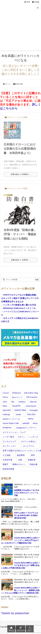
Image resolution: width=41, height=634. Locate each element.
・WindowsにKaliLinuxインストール (18, 308)
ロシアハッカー (9, 446)
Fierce (5, 397)
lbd (12, 402)
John (5, 402)
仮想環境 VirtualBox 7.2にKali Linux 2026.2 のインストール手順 (26, 492)
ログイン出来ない (29, 441)
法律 (20, 460)
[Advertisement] (20, 28)
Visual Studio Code (11, 423)
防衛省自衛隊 (8, 469)
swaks (18, 414)
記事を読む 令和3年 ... (20, 260)
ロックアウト (29, 446)
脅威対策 (32, 460)
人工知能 (6, 455)
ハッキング (33, 437)
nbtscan (33, 402)
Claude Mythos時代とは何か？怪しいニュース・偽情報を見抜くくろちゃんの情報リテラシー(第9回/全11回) (20, 590)
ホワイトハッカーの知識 (17, 117)
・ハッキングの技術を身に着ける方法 (18, 305)
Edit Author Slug (31, 393)
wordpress (7, 427)
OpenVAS (7, 410)
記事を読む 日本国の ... (20, 174)
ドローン (21, 437)
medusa (22, 402)
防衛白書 (33, 464)
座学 (33, 455)
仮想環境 (21, 455)
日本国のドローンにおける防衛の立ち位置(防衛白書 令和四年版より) (20, 148)
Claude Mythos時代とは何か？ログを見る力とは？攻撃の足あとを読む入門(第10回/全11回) (20, 565)
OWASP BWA (20, 410)
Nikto (5, 406)
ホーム (7, 84)
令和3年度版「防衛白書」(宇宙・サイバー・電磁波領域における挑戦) (20, 234)
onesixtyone (31, 406)
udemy (30, 419)
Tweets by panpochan (15, 613)
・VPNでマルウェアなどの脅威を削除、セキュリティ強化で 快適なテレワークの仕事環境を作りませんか (20, 298)
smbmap (6, 414)
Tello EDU (31, 414)
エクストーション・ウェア (14, 432)
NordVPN (16, 406)
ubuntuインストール (11, 419)
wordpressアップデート (26, 428)
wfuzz (35, 423)
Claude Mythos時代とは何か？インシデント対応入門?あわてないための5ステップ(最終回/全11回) (20, 540)
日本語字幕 (7, 460)
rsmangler (33, 410)
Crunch (6, 393)
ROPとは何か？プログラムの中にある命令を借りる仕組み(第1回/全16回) (26, 515)
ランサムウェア (9, 441)
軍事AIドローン (19, 464)
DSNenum (16, 393)
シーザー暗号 (8, 437)
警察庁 (5, 464)
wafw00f (25, 423)
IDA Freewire (31, 397)
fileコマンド (17, 397)
